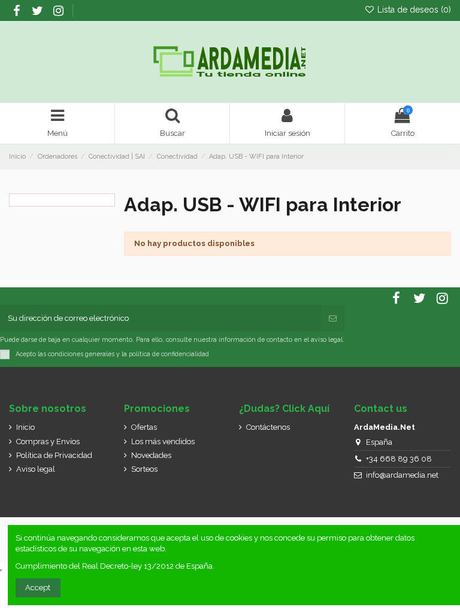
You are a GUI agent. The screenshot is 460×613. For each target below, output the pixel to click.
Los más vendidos (163, 441)
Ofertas (144, 427)
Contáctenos (268, 427)
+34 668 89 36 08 (399, 458)
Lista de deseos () (413, 9)
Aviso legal (35, 469)
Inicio (25, 427)
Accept (37, 587)
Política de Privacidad (54, 455)
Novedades (151, 455)
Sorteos (144, 469)
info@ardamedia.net (402, 475)
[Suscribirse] (332, 318)
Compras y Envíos (48, 441)
